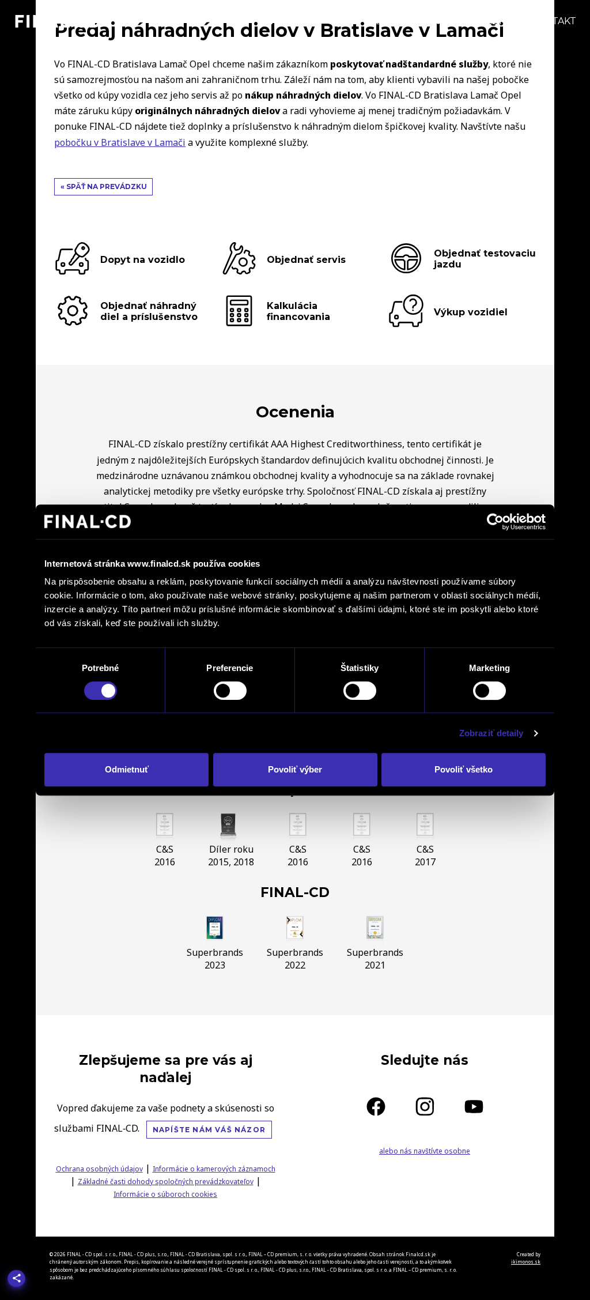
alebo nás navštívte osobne (424, 1151)
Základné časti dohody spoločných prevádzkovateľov (166, 1181)
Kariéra (491, 21)
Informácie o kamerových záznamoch (214, 1169)
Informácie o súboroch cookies (165, 1194)
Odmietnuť (127, 769)
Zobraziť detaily (491, 733)
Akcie (343, 21)
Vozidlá (289, 21)
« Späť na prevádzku (103, 186)
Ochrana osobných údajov (99, 1169)
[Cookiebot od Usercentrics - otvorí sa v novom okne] (495, 521)
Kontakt (553, 21)
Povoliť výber (295, 769)
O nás (437, 21)
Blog (389, 21)
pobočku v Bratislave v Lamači (120, 142)
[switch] (230, 690)
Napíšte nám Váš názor (209, 1129)
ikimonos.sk (525, 1261)
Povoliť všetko (463, 769)
